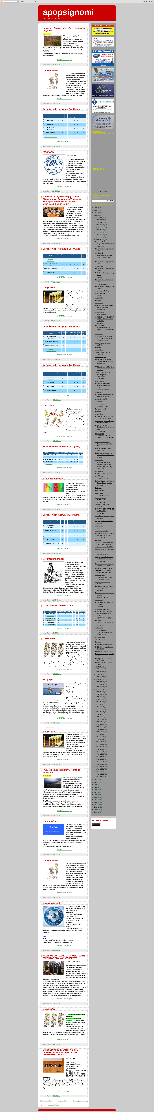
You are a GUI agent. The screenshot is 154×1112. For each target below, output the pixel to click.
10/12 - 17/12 (100, 225)
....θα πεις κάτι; (100, 528)
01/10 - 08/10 (100, 679)
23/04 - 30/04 (100, 736)
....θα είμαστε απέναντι (102, 390)
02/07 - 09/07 (100, 712)
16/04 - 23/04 (100, 739)
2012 (96, 804)
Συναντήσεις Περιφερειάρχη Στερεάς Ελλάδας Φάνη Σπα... (103, 257)
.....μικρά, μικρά (100, 513)
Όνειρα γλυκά (99, 490)
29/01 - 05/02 (100, 766)
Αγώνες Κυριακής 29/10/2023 (104, 547)
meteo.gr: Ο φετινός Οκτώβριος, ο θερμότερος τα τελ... (104, 427)
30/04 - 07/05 (100, 734)
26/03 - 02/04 (100, 746)
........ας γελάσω (100, 537)
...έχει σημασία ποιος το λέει (104, 521)
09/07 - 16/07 (100, 709)
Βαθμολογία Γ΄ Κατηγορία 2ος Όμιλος (61, 326)
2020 (96, 784)
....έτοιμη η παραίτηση (102, 495)
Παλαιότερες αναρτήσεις (80, 1101)
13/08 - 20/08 (100, 697)
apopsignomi (68, 12)
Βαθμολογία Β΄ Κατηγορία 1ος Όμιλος (61, 515)
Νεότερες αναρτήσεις (46, 1101)
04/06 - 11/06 (100, 722)
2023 (96, 215)
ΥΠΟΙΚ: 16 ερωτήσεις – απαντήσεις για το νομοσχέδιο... (102, 374)
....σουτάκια (48, 405)
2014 (96, 799)
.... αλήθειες (99, 476)
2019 (96, 787)
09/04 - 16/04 (100, 741)
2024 (96, 212)
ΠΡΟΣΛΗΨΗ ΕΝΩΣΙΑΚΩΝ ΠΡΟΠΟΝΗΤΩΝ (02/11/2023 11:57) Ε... (104, 368)
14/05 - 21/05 (100, 729)
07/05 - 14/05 (100, 731)
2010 (96, 809)
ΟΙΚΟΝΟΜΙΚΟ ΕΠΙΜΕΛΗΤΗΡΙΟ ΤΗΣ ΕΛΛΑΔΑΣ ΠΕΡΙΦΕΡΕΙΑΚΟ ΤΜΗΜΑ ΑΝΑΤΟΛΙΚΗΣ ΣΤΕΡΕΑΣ (60, 1052)
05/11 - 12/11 (100, 237)
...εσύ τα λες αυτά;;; (101, 378)
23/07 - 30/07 (100, 704)
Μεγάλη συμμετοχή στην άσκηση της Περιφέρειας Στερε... (103, 385)
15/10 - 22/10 (100, 674)
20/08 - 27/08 (100, 694)
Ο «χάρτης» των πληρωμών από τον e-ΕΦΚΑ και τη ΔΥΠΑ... (103, 613)
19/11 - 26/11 (100, 232)
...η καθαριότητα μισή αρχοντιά (104, 516)
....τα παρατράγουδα (53, 478)
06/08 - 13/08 (100, 699)
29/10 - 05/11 (100, 240)
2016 (96, 794)
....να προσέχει (100, 485)
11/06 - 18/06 (100, 719)
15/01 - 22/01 (100, 771)
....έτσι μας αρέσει (100, 357)
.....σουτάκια (99, 471)
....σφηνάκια (49, 287)
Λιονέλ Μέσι (99, 526)
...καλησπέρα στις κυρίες (103, 448)
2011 (96, 807)
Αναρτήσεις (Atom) (53, 1105)
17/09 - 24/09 (100, 684)
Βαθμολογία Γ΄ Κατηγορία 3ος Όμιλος (61, 249)
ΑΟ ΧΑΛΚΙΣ (48, 152)
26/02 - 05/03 (100, 756)
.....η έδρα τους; (100, 625)
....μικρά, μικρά (50, 70)
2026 (96, 208)
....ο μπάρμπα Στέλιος (53, 559)
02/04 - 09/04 (100, 744)
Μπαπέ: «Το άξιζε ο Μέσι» (103, 473)
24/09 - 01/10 (100, 682)
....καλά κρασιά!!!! (52, 903)
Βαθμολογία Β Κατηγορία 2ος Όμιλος (61, 446)
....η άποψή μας (50, 821)
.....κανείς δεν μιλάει (101, 399)
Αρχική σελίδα (62, 1101)
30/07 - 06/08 (100, 702)
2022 (96, 780)
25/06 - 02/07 (100, 714)
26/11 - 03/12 (100, 230)
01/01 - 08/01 (100, 776)
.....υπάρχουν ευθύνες (102, 554)
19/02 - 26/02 (100, 759)
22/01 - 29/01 (100, 769)
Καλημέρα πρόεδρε (101, 409)
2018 (96, 789)
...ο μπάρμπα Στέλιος (101, 340)
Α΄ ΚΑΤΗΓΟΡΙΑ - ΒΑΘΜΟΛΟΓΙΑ (58, 605)
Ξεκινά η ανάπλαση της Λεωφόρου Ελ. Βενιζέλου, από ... (104, 443)
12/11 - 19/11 (100, 235)
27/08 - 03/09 (100, 692)
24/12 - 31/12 (100, 220)
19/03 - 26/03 (100, 749)
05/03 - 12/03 (100, 754)
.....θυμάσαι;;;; (99, 457)
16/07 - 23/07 (100, 707)
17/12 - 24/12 (100, 222)
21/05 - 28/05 (100, 727)
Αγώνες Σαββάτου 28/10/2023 (104, 549)
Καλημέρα (48, 679)
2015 (96, 797)
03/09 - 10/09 (100, 689)
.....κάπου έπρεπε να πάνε (103, 568)
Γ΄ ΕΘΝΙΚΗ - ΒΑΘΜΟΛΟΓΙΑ (104, 644)
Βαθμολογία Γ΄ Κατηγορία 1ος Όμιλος (61, 365)
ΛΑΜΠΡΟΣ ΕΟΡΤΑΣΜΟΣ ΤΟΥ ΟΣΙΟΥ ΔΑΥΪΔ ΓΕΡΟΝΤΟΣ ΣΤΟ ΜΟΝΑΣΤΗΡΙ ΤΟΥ (64, 957)
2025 (96, 210)
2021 (96, 782)
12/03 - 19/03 (100, 751)
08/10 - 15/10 (100, 677)
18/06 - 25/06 (100, 716)
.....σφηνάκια (99, 493)
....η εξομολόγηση (100, 630)
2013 (96, 802)
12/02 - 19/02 (100, 761)
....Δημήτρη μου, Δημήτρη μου (104, 618)
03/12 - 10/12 (100, 227)
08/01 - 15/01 (100, 774)
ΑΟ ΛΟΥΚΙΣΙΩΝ (100, 639)
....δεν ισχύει (99, 628)
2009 (96, 812)
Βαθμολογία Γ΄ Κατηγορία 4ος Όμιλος (61, 109)
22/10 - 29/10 (100, 672)
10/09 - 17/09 (100, 687)
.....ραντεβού (99, 606)
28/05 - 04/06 (100, 724)
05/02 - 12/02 (100, 764)
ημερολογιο (103, 191)
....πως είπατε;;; (100, 637)
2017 (96, 792)
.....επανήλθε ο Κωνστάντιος (104, 623)
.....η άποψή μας (100, 502)
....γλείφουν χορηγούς (102, 597)
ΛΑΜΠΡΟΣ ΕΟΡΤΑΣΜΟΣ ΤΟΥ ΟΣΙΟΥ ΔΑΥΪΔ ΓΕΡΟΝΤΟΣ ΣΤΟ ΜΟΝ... (104, 319)
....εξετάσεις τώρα (100, 404)
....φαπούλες (49, 638)
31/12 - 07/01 (100, 217)
